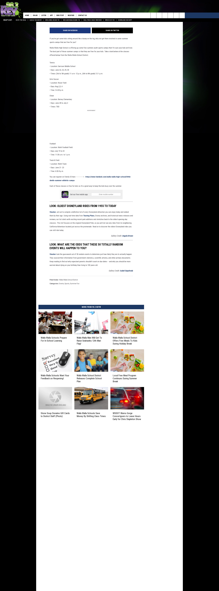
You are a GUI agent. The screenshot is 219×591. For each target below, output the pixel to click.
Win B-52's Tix (110, 20)
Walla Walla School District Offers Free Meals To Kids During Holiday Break (125, 340)
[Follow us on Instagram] (170, 15)
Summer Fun (74, 283)
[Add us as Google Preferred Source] (159, 15)
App (51, 15)
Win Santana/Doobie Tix (71, 20)
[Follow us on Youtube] (182, 15)
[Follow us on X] (176, 15)
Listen (43, 15)
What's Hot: (7, 20)
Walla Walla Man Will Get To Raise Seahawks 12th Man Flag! (89, 340)
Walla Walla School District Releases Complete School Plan (89, 378)
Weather (71, 15)
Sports (67, 283)
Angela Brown (127, 236)
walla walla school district (68, 280)
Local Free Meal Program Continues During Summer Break (125, 378)
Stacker (53, 212)
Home (27, 15)
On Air (35, 15)
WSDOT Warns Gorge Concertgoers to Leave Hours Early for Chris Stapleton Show (127, 416)
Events (61, 283)
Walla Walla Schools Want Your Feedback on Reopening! (55, 377)
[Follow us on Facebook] (165, 15)
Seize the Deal (21, 20)
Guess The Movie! (36, 20)
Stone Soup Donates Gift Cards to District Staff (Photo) (55, 415)
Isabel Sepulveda (126, 271)
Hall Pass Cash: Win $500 (92, 20)
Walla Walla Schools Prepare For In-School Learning (54, 339)
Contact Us (82, 15)
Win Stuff (60, 15)
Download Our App (125, 20)
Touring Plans (88, 215)
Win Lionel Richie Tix (52, 20)
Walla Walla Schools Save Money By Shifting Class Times (91, 415)
